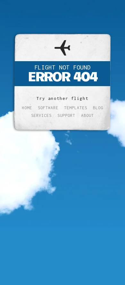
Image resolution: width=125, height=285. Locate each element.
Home (27, 107)
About (87, 115)
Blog (98, 107)
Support (66, 115)
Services (41, 115)
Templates (75, 107)
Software (48, 107)
